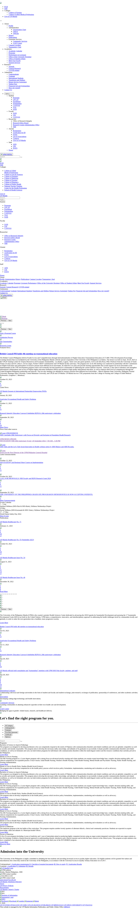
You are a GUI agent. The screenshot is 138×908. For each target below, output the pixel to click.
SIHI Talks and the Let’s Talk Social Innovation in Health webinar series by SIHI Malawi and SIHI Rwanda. (37, 447)
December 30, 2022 (6, 581)
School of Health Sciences (13, 190)
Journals (11, 66)
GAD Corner (17, 43)
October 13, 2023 (6, 460)
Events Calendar (5, 502)
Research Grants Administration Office (26, 125)
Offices (15, 31)
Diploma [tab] (7, 737)
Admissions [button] (8, 72)
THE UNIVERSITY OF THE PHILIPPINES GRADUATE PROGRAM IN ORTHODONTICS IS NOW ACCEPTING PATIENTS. (46, 494)
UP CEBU (24, 905)
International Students (16, 78)
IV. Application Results (74, 864)
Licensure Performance (29, 283)
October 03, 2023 (6, 379)
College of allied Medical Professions (21, 14)
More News (4, 427)
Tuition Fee (72, 291)
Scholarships (17, 103)
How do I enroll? (14, 88)
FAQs (2, 884)
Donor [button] (11, 150)
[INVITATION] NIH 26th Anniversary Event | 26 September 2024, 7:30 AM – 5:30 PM (30, 441)
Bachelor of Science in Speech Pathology (14, 745)
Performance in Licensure (17, 55)
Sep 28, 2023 (4, 659)
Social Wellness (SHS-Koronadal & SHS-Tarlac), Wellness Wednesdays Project (27, 510)
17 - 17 (2, 512)
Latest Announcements (8, 454)
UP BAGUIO (15, 905)
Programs (12, 53)
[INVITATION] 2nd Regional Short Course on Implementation (21, 462)
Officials (16, 33)
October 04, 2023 (6, 476)
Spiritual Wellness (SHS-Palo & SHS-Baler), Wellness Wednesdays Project (25, 506)
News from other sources (8, 429)
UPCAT (16, 100)
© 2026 (2, 903)
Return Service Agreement (18, 82)
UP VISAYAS (87, 905)
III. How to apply (60, 864)
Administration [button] (14, 28)
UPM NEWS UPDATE (8, 439)
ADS (14, 144)
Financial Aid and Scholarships (19, 86)
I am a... (9, 94)
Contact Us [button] (8, 90)
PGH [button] (6, 7)
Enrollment (16, 101)
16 (1, 425)
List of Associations (19, 136)
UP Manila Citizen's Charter (9, 889)
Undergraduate (14, 74)
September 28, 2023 (7, 417)
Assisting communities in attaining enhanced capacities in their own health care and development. (33, 705)
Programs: (3, 743)
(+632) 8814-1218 (6, 876)
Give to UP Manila (10, 16)
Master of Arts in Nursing (8, 756)
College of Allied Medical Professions (11, 171)
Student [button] (11, 96)
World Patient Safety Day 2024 (10, 514)
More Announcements (7, 500)
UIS (14, 115)
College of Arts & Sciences (13, 174)
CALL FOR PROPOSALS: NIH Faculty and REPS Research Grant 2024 (25, 478)
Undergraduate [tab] (9, 728)
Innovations (4, 697)
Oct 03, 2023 (4, 631)
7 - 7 (2, 504)
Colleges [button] (7, 11)
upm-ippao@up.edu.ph (8, 880)
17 (1, 385)
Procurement (4, 887)
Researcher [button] (12, 119)
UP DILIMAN (45, 905)
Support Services (14, 63)
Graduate (12, 76)
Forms (15, 135)
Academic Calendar (15, 51)
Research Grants (5, 346)
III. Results (29, 866)
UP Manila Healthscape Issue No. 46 (12, 577)
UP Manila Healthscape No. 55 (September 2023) (17, 540)
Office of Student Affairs (17, 59)
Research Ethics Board (20, 123)
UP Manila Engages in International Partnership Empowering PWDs (23, 391)
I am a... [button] (2, 200)
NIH (14, 127)
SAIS (15, 109)
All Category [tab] (9, 725)
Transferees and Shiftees (17, 80)
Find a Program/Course (8, 333)
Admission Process (6, 337)
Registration (17, 131)
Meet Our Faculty (15, 61)
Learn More (4, 623)
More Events (4, 516)
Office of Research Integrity (13, 236)
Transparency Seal (15, 47)
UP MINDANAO (57, 905)
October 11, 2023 (6, 403)
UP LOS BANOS (34, 905)
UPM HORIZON (12, 433)
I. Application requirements (20, 864)
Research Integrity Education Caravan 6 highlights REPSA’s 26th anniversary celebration (30, 413)
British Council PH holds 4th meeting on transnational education (22, 626)
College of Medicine (11, 178)
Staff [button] (10, 142)
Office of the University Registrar (20, 57)
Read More (4, 591)
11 (1, 409)
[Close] (3, 298)
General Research (15, 68)
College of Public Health (12, 184)
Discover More (5, 844)
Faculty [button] (11, 111)
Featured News (5, 347)
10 (1, 508)
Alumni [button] (11, 129)
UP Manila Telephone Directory (11, 882)
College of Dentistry (11, 176)
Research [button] (7, 64)
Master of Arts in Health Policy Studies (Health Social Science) (21, 766)
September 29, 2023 (7, 492)
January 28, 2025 (6, 395)
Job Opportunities (6, 341)
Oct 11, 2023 (4, 645)
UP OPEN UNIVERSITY (73, 905)
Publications (13, 37)
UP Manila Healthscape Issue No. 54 (12, 558)
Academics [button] (8, 49)
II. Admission (21, 866)
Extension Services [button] (15, 39)
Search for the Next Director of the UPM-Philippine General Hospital (23, 452)
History (11, 35)
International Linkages (7, 691)
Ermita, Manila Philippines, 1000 (11, 872)
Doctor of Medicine (6, 826)
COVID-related (14, 70)
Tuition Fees (13, 84)
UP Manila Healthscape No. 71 (10, 522)
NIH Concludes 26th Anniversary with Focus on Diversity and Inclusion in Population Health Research (35, 435)
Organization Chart (19, 30)
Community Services (20, 41)
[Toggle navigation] (1, 20)
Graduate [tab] (8, 730)
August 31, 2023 (5, 562)
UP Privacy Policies (6, 886)
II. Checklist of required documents (41, 864)
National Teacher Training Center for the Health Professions (15, 187)
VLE (14, 107)
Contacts (16, 138)
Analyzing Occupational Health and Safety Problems (18, 399)
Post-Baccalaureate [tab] (11, 732)
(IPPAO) (67, 907)
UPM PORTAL (7, 154)
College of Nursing (15, 12)
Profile (11, 26)
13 (1, 572)
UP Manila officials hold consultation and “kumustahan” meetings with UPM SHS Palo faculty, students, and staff (39, 671)
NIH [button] (5, 9)
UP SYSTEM (5, 905)
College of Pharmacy (11, 182)
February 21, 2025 (6, 526)
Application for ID (19, 133)
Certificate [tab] (8, 734)
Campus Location (15, 45)
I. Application (11, 866)
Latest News (4, 387)
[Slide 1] (1, 323)
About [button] (6, 24)
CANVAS (16, 105)
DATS (15, 148)
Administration (10, 279)
